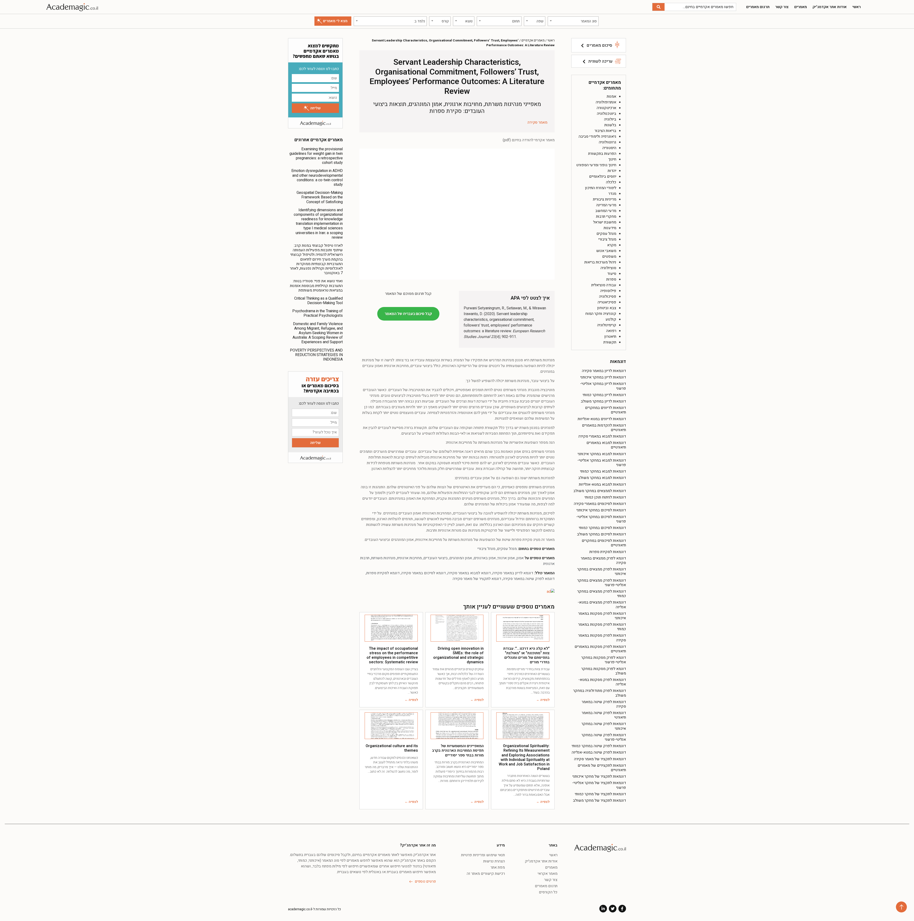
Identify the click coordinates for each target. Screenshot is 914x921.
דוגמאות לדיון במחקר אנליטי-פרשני (603, 386)
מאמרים (800, 7)
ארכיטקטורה (606, 108)
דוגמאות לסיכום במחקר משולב (601, 534)
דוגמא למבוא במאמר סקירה (469, 573)
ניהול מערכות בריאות (600, 262)
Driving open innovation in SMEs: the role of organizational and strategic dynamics (458, 655)
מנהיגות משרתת (383, 558)
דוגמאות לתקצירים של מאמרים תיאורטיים (602, 768)
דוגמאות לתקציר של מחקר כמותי (600, 794)
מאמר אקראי (547, 873)
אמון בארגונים (485, 558)
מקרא (611, 245)
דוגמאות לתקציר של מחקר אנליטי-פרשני (599, 785)
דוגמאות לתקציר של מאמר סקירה (600, 759)
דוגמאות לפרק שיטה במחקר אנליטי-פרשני (603, 737)
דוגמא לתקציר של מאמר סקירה (477, 579)
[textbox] (573, 21)
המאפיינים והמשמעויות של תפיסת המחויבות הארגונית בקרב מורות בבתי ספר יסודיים (458, 750)
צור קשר (782, 7)
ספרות (611, 279)
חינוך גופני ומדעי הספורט (596, 165)
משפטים (609, 256)
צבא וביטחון (606, 308)
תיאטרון (610, 336)
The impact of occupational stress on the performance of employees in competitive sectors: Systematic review (392, 655)
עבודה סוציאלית (603, 285)
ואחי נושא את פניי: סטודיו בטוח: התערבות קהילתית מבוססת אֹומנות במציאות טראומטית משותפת (316, 285)
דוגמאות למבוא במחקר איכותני (602, 454)
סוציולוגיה (608, 268)
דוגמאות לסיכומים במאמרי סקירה (600, 504)
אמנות (611, 96)
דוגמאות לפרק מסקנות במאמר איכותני (602, 616)
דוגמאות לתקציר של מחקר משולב (599, 800)
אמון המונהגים (460, 558)
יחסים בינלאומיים (602, 176)
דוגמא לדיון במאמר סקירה (512, 573)
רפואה (611, 331)
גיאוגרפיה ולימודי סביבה (597, 136)
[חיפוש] (658, 7)
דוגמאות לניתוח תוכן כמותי (605, 497)
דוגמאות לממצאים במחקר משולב (599, 491)
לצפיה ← (543, 699)
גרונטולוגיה (607, 142)
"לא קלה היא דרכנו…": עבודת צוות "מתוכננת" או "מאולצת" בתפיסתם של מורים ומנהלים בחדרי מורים (526, 655)
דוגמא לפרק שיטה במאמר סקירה (529, 579)
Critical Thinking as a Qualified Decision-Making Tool (318, 301)
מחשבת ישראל (604, 222)
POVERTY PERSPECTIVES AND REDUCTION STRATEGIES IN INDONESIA (316, 354)
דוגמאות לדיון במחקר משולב (603, 401)
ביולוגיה (610, 119)
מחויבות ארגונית (409, 558)
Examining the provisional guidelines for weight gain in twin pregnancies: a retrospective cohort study (316, 156)
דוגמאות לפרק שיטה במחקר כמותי (599, 746)
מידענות (610, 228)
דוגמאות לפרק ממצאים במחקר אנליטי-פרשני (601, 583)
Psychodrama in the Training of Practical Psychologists (317, 313)
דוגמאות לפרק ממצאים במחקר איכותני (601, 571)
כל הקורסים (548, 892)
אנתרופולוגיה (606, 102)
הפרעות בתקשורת (602, 153)
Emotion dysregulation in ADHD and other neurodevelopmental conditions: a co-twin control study (317, 177)
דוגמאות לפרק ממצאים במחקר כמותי (601, 594)
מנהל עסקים (606, 234)
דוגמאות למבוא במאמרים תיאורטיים (606, 445)
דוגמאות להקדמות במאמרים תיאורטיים (604, 428)
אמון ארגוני (506, 558)
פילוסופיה (608, 291)
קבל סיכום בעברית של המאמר (408, 313)
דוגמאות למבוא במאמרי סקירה (602, 436)
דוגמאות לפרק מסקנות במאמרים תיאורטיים (600, 649)
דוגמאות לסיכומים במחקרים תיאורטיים (604, 543)
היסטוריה (609, 148)
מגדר (612, 193)
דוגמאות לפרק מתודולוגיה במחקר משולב (599, 693)
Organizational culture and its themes (392, 748)
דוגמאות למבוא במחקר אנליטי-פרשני (601, 463)
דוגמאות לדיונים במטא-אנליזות (602, 419)
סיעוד (611, 274)
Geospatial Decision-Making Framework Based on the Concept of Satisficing (320, 197)
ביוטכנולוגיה (606, 113)
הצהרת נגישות (494, 861)
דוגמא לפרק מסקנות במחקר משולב (603, 671)
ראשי (856, 7)
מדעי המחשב (605, 211)
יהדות (612, 171)
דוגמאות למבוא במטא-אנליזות (602, 484)
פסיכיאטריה (607, 302)
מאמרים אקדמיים (533, 40)
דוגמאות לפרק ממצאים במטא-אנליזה (602, 604)
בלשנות (610, 125)
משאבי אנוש (606, 251)
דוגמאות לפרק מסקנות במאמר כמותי (602, 627)
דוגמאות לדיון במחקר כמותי (604, 395)
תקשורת (609, 342)
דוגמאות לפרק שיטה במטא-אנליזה (599, 752)
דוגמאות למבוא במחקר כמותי (603, 471)
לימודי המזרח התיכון (600, 188)
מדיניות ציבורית (604, 199)
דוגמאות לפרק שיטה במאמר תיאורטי (604, 715)
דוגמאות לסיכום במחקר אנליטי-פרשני (601, 519)
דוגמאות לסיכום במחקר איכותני (601, 510)
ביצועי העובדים (435, 558)
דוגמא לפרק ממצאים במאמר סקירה (603, 560)
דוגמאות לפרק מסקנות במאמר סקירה (602, 638)
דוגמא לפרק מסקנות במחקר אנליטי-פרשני (603, 660)
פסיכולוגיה (607, 296)
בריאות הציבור (605, 131)
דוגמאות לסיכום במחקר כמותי (602, 528)
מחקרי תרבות (606, 216)
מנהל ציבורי (607, 239)
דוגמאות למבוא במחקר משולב (602, 478)
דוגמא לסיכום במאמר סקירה (423, 573)
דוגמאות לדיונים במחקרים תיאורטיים (605, 410)
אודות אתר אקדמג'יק (830, 7)
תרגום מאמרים (758, 7)
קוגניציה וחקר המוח (600, 314)
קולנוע (611, 319)
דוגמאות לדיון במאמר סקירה (604, 371)
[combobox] (573, 21)
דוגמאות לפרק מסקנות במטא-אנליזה (602, 682)
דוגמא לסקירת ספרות (383, 573)
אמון (520, 558)
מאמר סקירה (537, 122)
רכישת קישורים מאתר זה (486, 873)
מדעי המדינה (606, 205)
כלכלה (611, 182)
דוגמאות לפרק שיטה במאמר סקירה (604, 704)
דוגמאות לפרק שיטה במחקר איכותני (603, 726)
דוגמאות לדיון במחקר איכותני (603, 377)
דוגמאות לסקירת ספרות (607, 552)
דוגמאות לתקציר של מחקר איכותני (599, 776)
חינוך (612, 159)
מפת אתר (498, 867)
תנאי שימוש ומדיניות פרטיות (483, 855)
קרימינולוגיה (606, 325)
